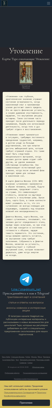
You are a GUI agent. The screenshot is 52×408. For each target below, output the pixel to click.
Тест (17, 360)
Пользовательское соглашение (35, 373)
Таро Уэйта (6, 357)
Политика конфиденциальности (26, 379)
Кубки (27, 357)
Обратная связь (38, 367)
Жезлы (34, 357)
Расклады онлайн (43, 360)
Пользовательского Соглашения (19, 392)
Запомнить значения (27, 360)
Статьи (30, 363)
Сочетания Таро (8, 360)
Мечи (40, 357)
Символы (23, 363)
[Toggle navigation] (48, 3)
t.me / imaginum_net (26, 289)
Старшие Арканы (17, 357)
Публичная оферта (12, 373)
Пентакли (46, 357)
